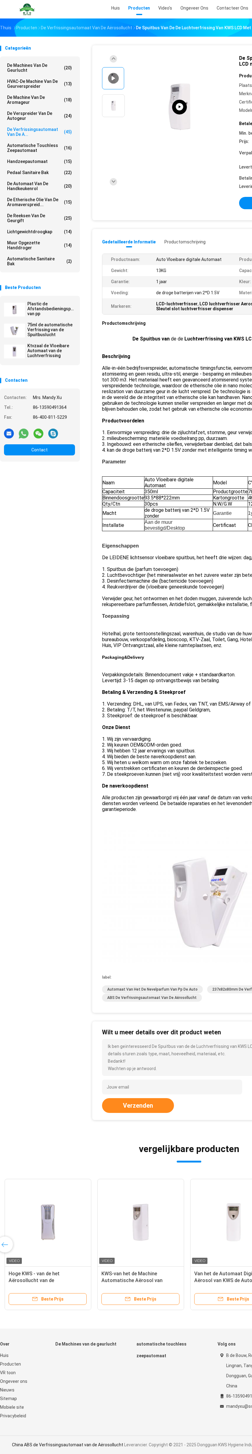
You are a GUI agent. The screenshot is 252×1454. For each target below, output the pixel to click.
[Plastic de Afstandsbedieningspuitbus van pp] (14, 309)
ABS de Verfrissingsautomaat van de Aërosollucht (152, 998)
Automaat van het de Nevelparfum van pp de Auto (152, 989)
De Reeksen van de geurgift (39, 218)
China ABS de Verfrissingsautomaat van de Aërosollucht (67, 1444)
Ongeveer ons (13, 1381)
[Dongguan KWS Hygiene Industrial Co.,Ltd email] (9, 433)
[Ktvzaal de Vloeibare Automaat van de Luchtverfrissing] (14, 351)
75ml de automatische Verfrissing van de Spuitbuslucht (50, 329)
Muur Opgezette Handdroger (39, 245)
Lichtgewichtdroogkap (39, 231)
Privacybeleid (13, 1415)
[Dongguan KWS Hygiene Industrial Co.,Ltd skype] (53, 433)
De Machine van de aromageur (39, 100)
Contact (39, 449)
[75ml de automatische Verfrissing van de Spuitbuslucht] (14, 330)
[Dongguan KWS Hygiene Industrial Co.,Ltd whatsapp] (24, 433)
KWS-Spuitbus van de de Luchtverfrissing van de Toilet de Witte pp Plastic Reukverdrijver (46, 1280)
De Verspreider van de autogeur (39, 116)
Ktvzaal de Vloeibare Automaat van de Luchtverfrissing (48, 350)
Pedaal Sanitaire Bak (39, 172)
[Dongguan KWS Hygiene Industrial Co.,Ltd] (27, 9)
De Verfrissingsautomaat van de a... (39, 132)
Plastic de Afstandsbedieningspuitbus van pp (51, 308)
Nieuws (7, 1389)
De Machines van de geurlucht (39, 68)
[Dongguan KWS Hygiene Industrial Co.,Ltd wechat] (38, 433)
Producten (10, 1364)
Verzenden (138, 1105)
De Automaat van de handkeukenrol (39, 186)
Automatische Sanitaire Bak (39, 261)
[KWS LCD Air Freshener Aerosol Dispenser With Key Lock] (179, 107)
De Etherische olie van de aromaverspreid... (39, 202)
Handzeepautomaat (39, 161)
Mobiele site (12, 1407)
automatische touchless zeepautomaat (39, 148)
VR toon (8, 1372)
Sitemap (8, 1398)
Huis (4, 1355)
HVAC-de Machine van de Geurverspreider (39, 84)
